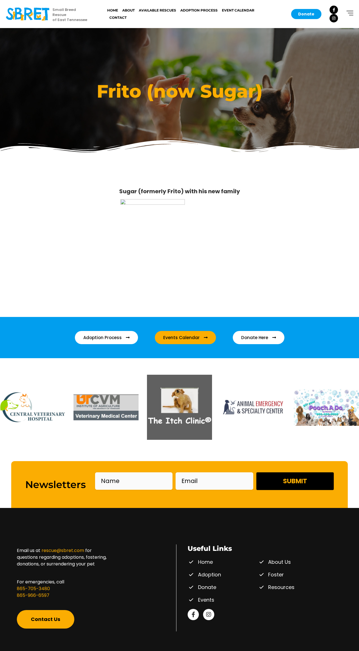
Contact (117, 17)
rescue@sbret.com (63, 550)
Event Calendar (238, 10)
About (128, 10)
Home (112, 10)
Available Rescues (157, 10)
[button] (6, 408)
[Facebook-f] (334, 10)
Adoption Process (199, 10)
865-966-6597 (33, 595)
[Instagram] (334, 18)
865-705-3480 (33, 588)
